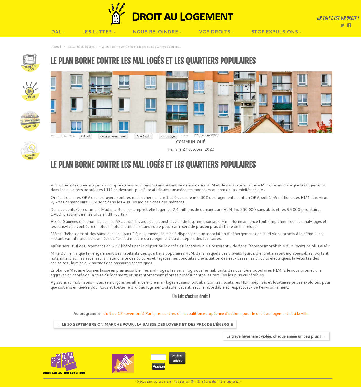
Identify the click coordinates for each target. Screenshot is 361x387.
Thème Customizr (228, 382)
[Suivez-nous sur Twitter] (343, 25)
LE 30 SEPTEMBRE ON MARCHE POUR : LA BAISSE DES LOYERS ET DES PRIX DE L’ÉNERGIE (145, 324)
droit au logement (113, 136)
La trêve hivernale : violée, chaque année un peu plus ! (276, 336)
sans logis (168, 136)
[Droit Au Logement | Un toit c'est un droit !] (180, 13)
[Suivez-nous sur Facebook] (350, 25)
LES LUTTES (97, 31)
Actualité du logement (82, 47)
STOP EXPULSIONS (275, 31)
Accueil (56, 47)
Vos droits (215, 31)
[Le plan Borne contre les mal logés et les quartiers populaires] (191, 102)
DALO (85, 136)
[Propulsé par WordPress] (192, 380)
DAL (56, 31)
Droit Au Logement (159, 382)
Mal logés (143, 136)
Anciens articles (177, 358)
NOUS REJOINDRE (156, 31)
